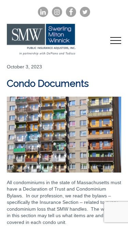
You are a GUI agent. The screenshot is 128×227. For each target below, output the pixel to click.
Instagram (57, 12)
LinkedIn (43, 12)
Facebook (71, 12)
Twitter (85, 12)
